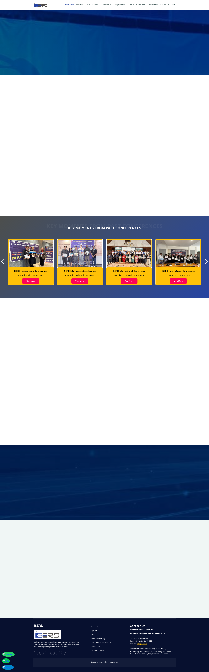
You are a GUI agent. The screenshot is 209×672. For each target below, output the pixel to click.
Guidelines (140, 5)
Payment (94, 631)
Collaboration (95, 646)
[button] (2, 261)
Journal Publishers (97, 650)
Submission (106, 5)
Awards (163, 5)
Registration (120, 5)
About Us (79, 5)
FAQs (92, 634)
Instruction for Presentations (101, 642)
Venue (131, 5)
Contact (171, 5)
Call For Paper (92, 5)
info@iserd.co (142, 644)
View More (30, 281)
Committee (153, 5)
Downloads (95, 627)
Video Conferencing (98, 638)
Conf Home (69, 5)
